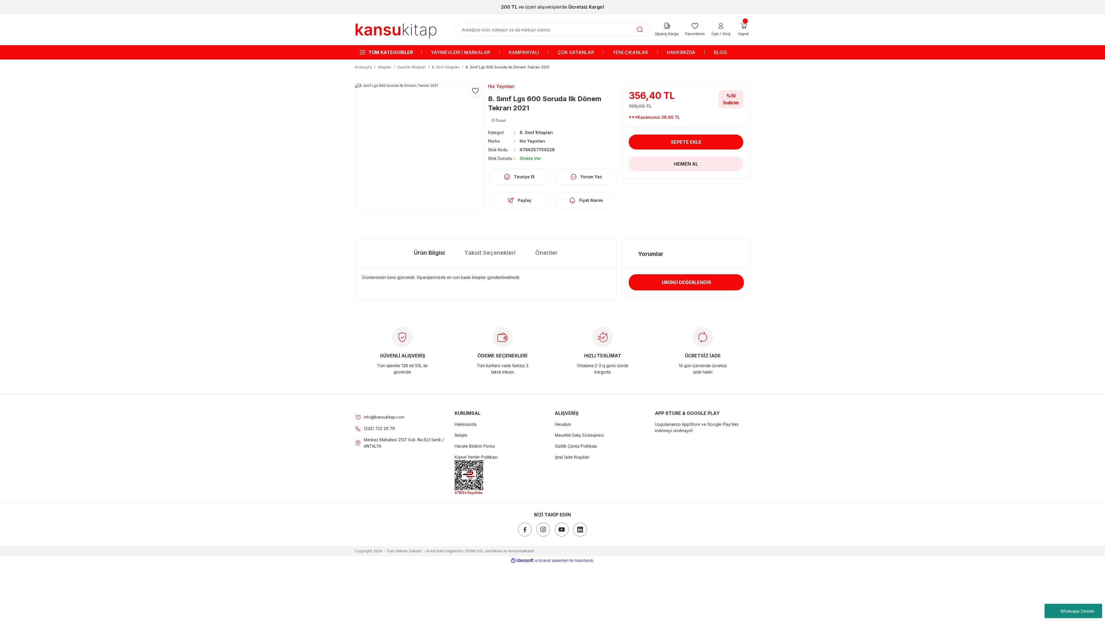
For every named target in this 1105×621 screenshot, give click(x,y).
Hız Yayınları (532, 141)
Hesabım (563, 424)
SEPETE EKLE (686, 142)
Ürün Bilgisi (429, 252)
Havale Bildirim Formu (475, 446)
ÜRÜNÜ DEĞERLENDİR (686, 282)
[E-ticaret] (552, 560)
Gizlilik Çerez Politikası (576, 446)
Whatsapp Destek (1077, 611)
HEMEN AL (686, 164)
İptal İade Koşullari (572, 457)
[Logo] (396, 29)
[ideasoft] (522, 560)
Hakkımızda (466, 424)
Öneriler (546, 252)
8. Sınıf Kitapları (536, 132)
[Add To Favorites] (475, 91)
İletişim (461, 435)
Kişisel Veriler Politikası (476, 457)
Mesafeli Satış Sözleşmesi (579, 435)
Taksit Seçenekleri (490, 252)
